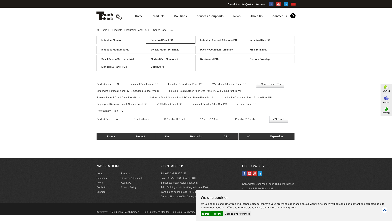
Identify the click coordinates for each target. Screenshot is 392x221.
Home (139, 16)
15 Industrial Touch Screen (125, 212)
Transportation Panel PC (109, 110)
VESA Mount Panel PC (169, 104)
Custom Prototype (260, 59)
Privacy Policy (128, 187)
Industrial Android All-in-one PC (218, 40)
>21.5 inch (278, 119)
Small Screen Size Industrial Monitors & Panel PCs (117, 63)
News (237, 16)
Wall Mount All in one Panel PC (229, 84)
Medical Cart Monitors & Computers (165, 63)
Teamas (386, 102)
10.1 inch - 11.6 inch (174, 119)
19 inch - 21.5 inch (245, 119)
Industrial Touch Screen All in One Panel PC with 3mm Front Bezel (205, 91)
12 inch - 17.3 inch (210, 119)
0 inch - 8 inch (141, 119)
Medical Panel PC (246, 104)
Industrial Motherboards (115, 49)
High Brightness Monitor (156, 212)
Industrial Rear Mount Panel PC (185, 84)
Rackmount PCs (209, 59)
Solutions (180, 16)
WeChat (386, 91)
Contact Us (279, 16)
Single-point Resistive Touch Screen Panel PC (121, 104)
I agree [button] (205, 213)
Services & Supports (210, 16)
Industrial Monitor (111, 40)
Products (158, 16)
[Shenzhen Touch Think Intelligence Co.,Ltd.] (109, 18)
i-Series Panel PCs (162, 30)
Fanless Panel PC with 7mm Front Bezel (118, 97)
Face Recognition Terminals (216, 49)
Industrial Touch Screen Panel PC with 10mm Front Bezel (181, 97)
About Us (256, 16)
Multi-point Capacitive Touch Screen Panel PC (247, 97)
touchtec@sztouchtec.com (250, 4)
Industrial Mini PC (260, 40)
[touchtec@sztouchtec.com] (386, 98)
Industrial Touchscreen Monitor (189, 212)
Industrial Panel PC (137, 30)
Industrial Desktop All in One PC (209, 104)
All (118, 84)
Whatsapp (386, 113)
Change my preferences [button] (237, 213)
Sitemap (101, 192)
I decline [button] (217, 213)
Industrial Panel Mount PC (144, 84)
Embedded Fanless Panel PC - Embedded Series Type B (127, 91)
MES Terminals (258, 49)
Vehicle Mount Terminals (165, 49)
